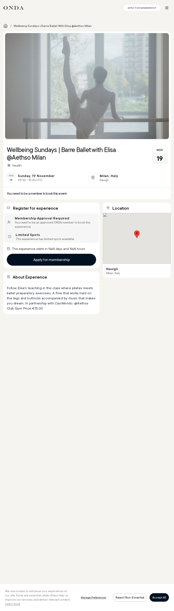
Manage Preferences (93, 597)
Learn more (12, 604)
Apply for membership (51, 259)
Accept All (159, 597)
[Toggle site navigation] (167, 8)
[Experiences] (5, 26)
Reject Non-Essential (130, 597)
